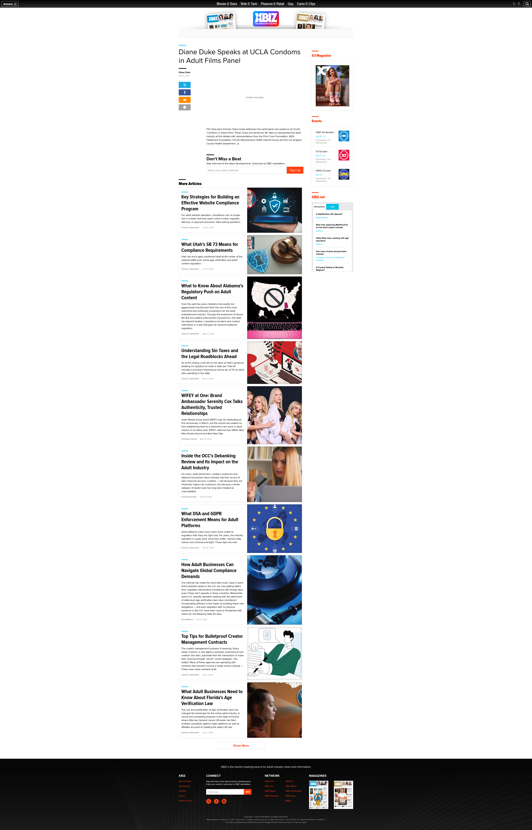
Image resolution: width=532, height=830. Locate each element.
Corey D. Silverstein (190, 227)
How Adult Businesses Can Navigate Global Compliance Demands (208, 570)
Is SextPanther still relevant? (329, 214)
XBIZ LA (289, 781)
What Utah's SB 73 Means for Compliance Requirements (209, 247)
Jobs (332, 206)
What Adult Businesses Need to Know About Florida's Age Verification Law (212, 697)
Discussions (319, 206)
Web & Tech (249, 3)
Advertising (184, 786)
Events (317, 121)
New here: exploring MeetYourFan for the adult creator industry (332, 226)
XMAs (288, 800)
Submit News (185, 781)
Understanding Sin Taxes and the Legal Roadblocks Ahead (209, 353)
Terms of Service (294, 822)
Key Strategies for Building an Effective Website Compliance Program (210, 202)
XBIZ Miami (291, 786)
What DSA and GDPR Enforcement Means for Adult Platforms (209, 519)
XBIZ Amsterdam (325, 132)
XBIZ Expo (291, 795)
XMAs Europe (323, 170)
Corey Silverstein (189, 497)
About (182, 795)
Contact (182, 791)
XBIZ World (270, 791)
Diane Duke (184, 72)
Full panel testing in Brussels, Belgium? (330, 269)
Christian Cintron (189, 439)
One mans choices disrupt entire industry (331, 253)
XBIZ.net (318, 197)
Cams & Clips (306, 3)
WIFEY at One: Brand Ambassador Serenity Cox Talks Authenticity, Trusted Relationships (212, 404)
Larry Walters (187, 619)
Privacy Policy (185, 800)
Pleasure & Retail (272, 3)
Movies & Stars (227, 3)
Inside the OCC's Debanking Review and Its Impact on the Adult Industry (209, 461)
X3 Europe (321, 151)
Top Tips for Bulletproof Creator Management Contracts (212, 639)
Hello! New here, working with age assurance (332, 239)
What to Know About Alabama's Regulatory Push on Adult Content (212, 291)
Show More (241, 745)
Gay (290, 3)
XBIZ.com (269, 781)
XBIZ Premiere (272, 795)
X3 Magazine (321, 55)
